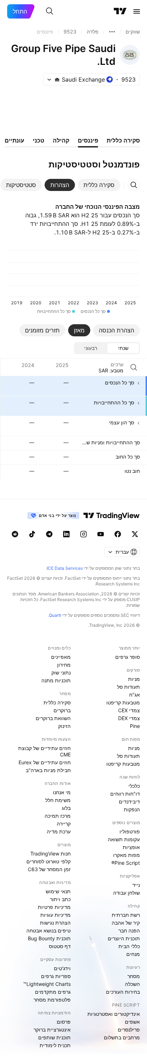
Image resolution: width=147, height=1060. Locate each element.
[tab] (99, 185)
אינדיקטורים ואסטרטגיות (113, 1014)
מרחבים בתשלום (122, 1037)
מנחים (133, 954)
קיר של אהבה (126, 923)
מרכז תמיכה (58, 816)
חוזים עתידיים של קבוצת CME (44, 751)
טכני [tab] (38, 140)
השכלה (132, 984)
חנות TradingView (50, 853)
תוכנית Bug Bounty (49, 938)
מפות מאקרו (126, 855)
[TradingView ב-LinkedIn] (66, 534)
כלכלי (134, 786)
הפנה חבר (129, 930)
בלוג (66, 808)
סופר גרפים (127, 657)
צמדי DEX (129, 718)
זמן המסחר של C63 (49, 869)
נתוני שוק (61, 672)
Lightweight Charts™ (47, 984)
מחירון (64, 665)
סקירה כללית (57, 702)
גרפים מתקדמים (53, 992)
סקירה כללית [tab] (123, 140)
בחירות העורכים (123, 992)
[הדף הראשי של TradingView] (120, 11)
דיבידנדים (129, 801)
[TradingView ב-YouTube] (101, 534)
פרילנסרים (129, 1030)
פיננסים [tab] (88, 140)
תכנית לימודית (55, 1045)
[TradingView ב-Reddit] (15, 534)
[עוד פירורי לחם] (112, 32)
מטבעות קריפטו (123, 702)
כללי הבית (129, 946)
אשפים (132, 1022)
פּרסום (64, 1022)
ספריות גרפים (56, 976)
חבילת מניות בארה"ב (48, 770)
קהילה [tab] (61, 140)
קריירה (64, 824)
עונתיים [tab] (14, 140)
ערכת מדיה (59, 831)
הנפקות (132, 809)
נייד (136, 885)
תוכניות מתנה (56, 680)
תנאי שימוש (58, 891)
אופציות (131, 847)
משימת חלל (58, 800)
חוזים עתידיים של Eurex (45, 762)
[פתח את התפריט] (137, 11)
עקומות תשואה (124, 839)
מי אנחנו (62, 792)
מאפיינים (61, 657)
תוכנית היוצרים (124, 938)
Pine (135, 726)
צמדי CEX (129, 710)
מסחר (133, 976)
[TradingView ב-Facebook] (118, 534)
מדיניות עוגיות (55, 915)
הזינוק (64, 726)
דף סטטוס (60, 946)
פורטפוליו (130, 831)
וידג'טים (62, 968)
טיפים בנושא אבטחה (48, 930)
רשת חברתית (126, 915)
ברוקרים (62, 710)
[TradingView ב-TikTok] (32, 534)
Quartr (55, 615)
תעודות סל (128, 687)
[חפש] (49, 11)
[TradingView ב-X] (135, 534)
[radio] (123, 348)
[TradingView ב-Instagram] (83, 534)
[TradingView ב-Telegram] (49, 534)
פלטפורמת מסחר (52, 1000)
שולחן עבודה (126, 893)
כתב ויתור (60, 899)
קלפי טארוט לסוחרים (48, 861)
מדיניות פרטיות (54, 907)
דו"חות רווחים (125, 794)
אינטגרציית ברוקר (52, 1030)
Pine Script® (125, 863)
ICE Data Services (65, 568)
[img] (57, 79)
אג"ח (134, 695)
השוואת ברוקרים (53, 718)
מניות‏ (134, 679)
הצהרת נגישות (55, 923)
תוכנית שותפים (54, 1037)
